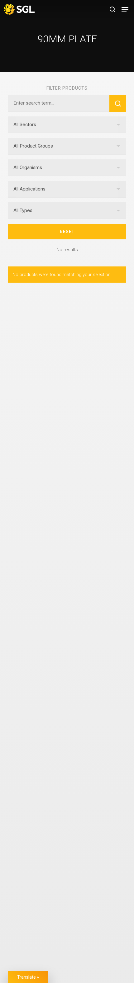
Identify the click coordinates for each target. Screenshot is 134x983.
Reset (67, 231)
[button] (125, 9)
